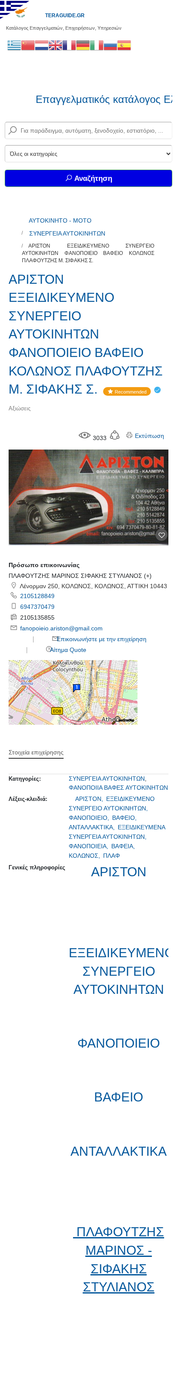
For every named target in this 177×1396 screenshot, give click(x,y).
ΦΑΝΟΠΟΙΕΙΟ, (90, 817)
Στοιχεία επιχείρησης (36, 752)
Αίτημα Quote (67, 649)
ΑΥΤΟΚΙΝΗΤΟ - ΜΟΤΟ (60, 220)
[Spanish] (124, 45)
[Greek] (14, 45)
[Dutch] (42, 45)
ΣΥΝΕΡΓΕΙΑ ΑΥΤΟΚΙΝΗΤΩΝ (67, 233)
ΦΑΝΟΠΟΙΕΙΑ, (89, 846)
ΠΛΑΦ (111, 855)
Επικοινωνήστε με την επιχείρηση (100, 639)
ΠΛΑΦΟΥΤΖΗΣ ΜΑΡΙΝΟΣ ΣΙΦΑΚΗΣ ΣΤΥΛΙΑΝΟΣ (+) (80, 575)
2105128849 (37, 596)
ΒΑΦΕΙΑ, (124, 846)
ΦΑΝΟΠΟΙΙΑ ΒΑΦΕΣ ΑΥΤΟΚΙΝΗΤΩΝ (118, 787)
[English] (55, 45)
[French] (69, 45)
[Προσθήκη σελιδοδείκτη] (162, 535)
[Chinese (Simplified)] (28, 45)
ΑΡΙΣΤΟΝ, (90, 798)
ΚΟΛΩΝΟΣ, (85, 855)
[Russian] (110, 45)
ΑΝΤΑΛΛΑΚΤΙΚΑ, (92, 827)
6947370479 (37, 606)
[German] (83, 45)
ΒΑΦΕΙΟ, (125, 817)
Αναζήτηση (92, 178)
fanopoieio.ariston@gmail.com (61, 628)
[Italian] (97, 45)
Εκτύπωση (148, 435)
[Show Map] (73, 692)
